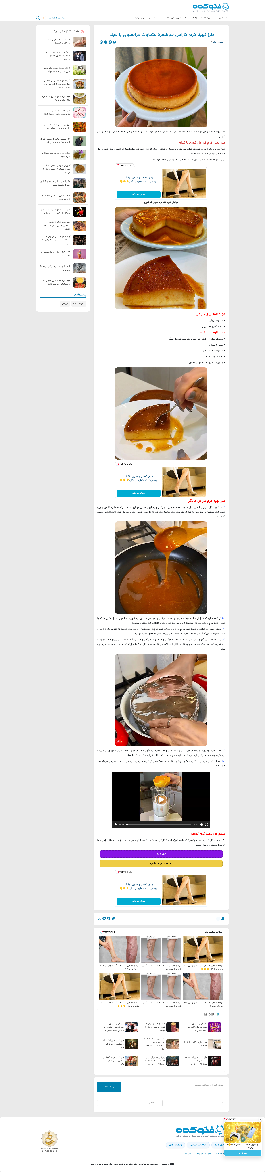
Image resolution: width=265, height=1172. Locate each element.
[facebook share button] (110, 42)
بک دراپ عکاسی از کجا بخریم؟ (195, 1044)
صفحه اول (224, 18)
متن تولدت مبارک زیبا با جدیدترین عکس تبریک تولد (57, 112)
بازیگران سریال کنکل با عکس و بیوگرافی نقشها (113, 1044)
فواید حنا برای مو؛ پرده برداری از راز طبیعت (55, 155)
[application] (161, 800)
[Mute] (232, 1139)
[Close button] (260, 1119)
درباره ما (209, 1153)
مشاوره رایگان (138, 194)
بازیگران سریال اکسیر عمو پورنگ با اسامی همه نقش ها (196, 1027)
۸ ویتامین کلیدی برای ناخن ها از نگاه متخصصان (56, 41)
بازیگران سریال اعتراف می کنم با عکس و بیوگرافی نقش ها (196, 1061)
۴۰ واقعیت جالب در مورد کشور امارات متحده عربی (55, 183)
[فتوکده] (211, 7)
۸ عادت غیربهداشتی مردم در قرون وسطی (56, 197)
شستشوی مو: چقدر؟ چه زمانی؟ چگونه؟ (55, 268)
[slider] (158, 824)
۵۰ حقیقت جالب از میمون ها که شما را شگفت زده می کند (55, 140)
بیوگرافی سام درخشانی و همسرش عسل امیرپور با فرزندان (58, 56)
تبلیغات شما (78, 303)
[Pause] (227, 1139)
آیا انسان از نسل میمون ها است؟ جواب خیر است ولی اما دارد (56, 240)
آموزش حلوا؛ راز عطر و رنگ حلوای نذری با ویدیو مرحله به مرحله (56, 169)
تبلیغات (199, 1153)
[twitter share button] (114, 42)
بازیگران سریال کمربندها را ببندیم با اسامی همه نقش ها (114, 1027)
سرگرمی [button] (142, 18)
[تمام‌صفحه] (206, 824)
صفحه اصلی (217, 42)
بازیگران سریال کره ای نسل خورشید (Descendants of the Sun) (154, 1044)
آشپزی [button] (166, 18)
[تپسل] (117, 165)
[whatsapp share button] (101, 42)
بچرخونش (242, 1152)
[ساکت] (201, 824)
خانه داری (152, 18)
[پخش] (116, 824)
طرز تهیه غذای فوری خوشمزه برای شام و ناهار (56, 98)
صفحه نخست (221, 1153)
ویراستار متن (175, 1145)
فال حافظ (128, 18)
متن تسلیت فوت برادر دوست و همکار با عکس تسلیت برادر (55, 211)
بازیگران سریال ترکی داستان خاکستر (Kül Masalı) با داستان (155, 1061)
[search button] (38, 18)
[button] (161, 800)
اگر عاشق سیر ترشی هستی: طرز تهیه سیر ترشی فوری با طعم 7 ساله (56, 84)
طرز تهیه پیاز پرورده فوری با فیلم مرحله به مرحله (154, 1027)
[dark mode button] (43, 18)
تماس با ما (188, 1153)
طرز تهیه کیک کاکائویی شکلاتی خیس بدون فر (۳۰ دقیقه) (57, 226)
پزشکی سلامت (191, 18)
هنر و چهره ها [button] (210, 18)
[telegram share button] (106, 42)
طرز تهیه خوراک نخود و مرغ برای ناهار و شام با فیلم (57, 126)
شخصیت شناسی (198, 1145)
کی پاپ (64, 303)
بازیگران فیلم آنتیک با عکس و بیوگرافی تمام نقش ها (113, 1061)
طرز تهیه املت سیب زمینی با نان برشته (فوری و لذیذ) (56, 282)
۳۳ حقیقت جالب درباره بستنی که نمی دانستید (55, 254)
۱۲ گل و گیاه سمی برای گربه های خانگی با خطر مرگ (57, 70)
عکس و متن (176, 18)
